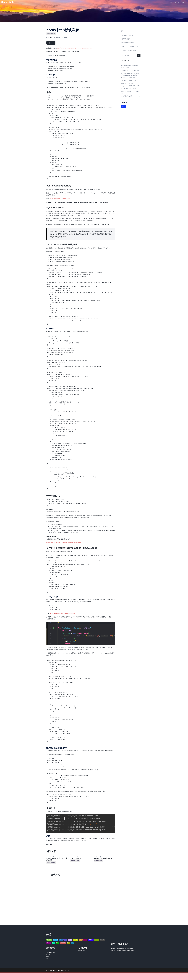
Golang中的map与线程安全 (103, 858)
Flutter (70, 939)
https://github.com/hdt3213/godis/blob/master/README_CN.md (74, 48)
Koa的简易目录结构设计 (127, 96)
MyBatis (91, 939)
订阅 (175, 2)
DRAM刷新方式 (125, 80)
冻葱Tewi (48, 956)
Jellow (50, 37)
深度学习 (63, 943)
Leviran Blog (81, 950)
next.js (96, 939)
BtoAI (47, 958)
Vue (53, 943)
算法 (68, 943)
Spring (49, 943)
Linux (85, 939)
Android (49, 939)
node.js (102, 939)
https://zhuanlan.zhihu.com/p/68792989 (61, 198)
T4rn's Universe (50, 952)
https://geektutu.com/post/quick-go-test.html (62, 613)
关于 (179, 2)
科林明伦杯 (123, 83)
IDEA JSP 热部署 (125, 88)
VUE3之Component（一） (128, 91)
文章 (170, 2)
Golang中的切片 (75, 858)
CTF (65, 939)
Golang (65, 37)
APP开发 (55, 939)
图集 (183, 2)
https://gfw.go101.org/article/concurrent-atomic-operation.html (64, 542)
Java (80, 939)
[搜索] (138, 55)
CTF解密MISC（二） (126, 70)
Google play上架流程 (126, 86)
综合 (72, 943)
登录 (122, 31)
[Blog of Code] (7, 2)
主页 (166, 2)
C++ (61, 939)
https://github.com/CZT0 (132, 46)
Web (57, 943)
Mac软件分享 (124, 78)
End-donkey (49, 954)
